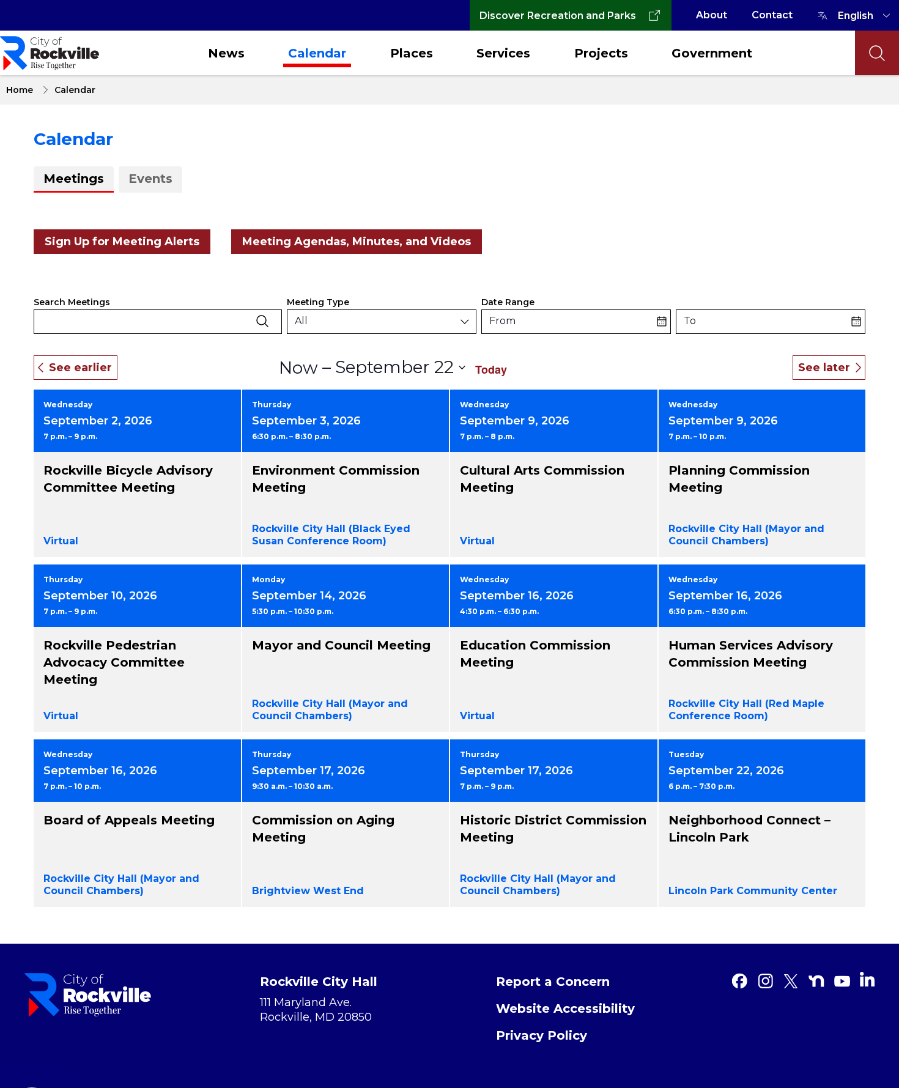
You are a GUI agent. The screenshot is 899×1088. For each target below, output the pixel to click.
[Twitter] (791, 981)
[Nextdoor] (816, 981)
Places (411, 53)
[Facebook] (739, 981)
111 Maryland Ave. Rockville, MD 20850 (316, 1010)
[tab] (74, 179)
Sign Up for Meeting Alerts (122, 241)
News (226, 53)
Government (711, 53)
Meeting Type (318, 302)
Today (491, 369)
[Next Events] (829, 367)
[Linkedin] (867, 979)
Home (19, 89)
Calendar (317, 53)
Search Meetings (72, 302)
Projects (601, 53)
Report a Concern (553, 981)
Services (503, 53)
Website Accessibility (565, 1008)
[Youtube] (842, 981)
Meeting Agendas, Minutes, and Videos (356, 241)
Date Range (508, 302)
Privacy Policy (541, 1035)
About (711, 15)
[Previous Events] (75, 367)
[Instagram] (765, 981)
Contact (772, 15)
